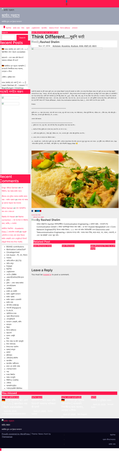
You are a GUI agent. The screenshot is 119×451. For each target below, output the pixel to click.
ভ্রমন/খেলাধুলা (10, 349)
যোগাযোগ (75, 28)
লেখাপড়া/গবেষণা (11, 369)
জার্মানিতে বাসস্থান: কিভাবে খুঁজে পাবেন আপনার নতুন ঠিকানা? (45, 252)
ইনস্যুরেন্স (9, 266)
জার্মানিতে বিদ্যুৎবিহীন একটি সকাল (74, 250)
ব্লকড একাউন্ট (10, 335)
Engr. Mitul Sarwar (10, 187)
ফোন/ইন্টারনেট (10, 319)
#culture (74, 46)
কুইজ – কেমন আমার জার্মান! (14, 283)
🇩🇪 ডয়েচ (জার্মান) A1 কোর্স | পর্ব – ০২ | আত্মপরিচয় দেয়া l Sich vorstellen (15, 403)
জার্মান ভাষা (16, 28)
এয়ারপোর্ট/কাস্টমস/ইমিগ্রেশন (15, 277)
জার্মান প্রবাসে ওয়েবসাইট (13, 299)
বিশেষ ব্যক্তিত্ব (65, 28)
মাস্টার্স (8, 352)
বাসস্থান (8, 324)
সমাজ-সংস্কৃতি (10, 377)
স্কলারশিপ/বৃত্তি (11, 385)
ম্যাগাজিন (44, 28)
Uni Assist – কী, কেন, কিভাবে (16, 255)
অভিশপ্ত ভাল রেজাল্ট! (38, 217)
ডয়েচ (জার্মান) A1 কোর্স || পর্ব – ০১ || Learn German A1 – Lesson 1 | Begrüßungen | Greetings (14, 85)
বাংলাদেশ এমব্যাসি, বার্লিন (13, 321)
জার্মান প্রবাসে (11, 15)
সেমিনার (8, 383)
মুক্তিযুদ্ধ (9, 355)
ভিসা (22, 28)
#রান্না (94, 46)
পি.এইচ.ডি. (9, 310)
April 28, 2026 (10, 411)
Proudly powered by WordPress (16, 434)
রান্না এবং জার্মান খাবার (13, 366)
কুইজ (8, 280)
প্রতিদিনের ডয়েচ (11, 313)
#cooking (66, 46)
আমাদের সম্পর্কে (53, 28)
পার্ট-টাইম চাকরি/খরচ (12, 305)
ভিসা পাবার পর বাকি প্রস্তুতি (14, 341)
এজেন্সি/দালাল (35, 28)
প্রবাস (28, 28)
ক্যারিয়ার (9, 288)
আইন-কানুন (9, 263)
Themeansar (7, 436)
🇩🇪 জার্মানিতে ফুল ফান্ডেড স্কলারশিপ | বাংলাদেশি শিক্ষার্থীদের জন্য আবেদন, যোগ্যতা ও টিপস (13, 68)
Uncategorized (12, 252)
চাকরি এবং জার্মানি (11, 291)
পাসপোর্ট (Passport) (13, 308)
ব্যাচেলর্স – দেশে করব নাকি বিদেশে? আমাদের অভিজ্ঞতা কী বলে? (43, 403)
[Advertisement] (15, 142)
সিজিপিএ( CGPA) (12, 380)
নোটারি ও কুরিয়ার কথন (8, 77)
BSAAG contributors (15, 246)
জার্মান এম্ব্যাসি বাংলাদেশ (13, 294)
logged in (47, 274)
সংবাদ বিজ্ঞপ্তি (10, 374)
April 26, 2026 (99, 404)
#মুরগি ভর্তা (87, 46)
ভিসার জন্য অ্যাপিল (12, 346)
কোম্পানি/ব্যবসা (11, 285)
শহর (7, 371)
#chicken (57, 46)
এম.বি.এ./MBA (11, 274)
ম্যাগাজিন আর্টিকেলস (12, 363)
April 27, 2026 (39, 411)
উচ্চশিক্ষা (8, 28)
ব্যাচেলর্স (9, 333)
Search (5, 32)
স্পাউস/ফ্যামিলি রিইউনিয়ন (14, 388)
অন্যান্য (8, 258)
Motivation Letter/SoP (16, 249)
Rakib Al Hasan (8, 216)
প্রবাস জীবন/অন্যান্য (12, 316)
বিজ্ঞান (8, 327)
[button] (113, 28)
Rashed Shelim (50, 42)
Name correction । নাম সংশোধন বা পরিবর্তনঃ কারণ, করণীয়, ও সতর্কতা (15, 219)
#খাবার (81, 46)
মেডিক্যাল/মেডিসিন (12, 358)
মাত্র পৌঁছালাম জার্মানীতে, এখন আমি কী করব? (101, 253)
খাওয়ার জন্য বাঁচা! (36, 215)
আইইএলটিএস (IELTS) (13, 260)
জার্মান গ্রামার (10, 296)
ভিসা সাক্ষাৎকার (10, 344)
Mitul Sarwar (7, 208)
